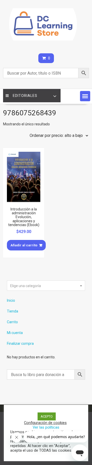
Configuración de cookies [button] (45, 422)
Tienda (12, 311)
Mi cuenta (15, 333)
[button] (85, 96)
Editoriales (25, 96)
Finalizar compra (20, 343)
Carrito (12, 322)
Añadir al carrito (23, 245)
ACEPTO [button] (47, 416)
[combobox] (46, 285)
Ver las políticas (46, 427)
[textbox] (46, 286)
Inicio (11, 300)
